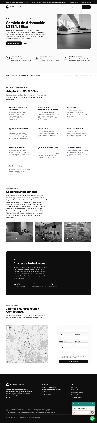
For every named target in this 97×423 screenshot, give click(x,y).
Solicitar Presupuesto (13, 43)
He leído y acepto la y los (72, 356)
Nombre (61, 328)
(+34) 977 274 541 (47, 391)
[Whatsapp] (92, 418)
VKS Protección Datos (17, 7)
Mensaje (61, 347)
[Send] (92, 412)
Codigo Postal (63, 341)
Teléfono (77, 334)
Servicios (63, 7)
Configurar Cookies (76, 397)
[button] (27, 344)
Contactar (85, 7)
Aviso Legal (74, 387)
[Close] (93, 404)
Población (77, 341)
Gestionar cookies (86, 2)
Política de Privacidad (76, 356)
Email (61, 334)
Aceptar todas (74, 2)
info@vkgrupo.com (47, 394)
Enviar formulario (73, 361)
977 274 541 (76, 7)
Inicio (57, 7)
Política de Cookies (76, 390)
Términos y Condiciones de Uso (68, 357)
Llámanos (26, 43)
